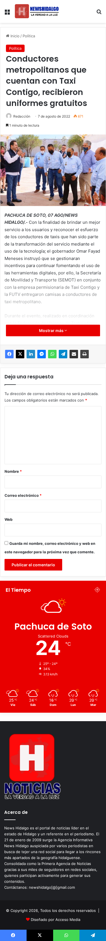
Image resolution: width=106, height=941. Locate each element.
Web (8, 519)
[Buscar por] (99, 13)
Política (29, 36)
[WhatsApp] (52, 354)
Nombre (13, 471)
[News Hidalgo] (36, 11)
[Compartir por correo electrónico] (74, 354)
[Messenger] (41, 354)
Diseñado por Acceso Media (55, 919)
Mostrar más (51, 330)
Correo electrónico (23, 495)
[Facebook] (9, 354)
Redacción (21, 116)
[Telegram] (63, 354)
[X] (20, 354)
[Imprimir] (84, 354)
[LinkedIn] (31, 354)
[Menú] (7, 13)
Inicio (14, 36)
